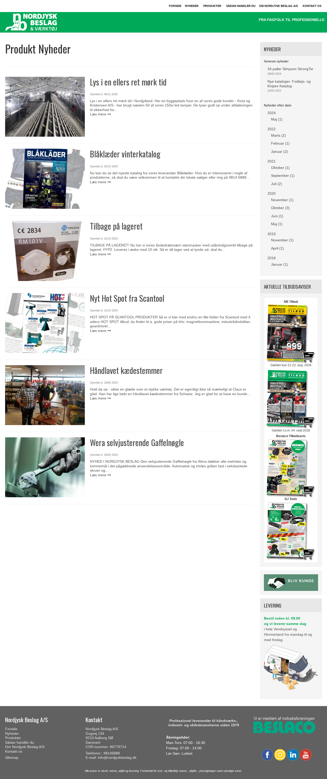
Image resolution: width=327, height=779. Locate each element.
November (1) (282, 200)
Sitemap (11, 757)
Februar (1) (280, 143)
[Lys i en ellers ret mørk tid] (45, 107)
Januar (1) (279, 264)
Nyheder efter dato (277, 105)
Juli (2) (276, 184)
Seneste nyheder (276, 61)
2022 (271, 129)
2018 (271, 258)
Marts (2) (278, 135)
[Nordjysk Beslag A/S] (42, 22)
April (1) (277, 248)
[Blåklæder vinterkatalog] (45, 179)
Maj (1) (277, 119)
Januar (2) (279, 151)
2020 (271, 193)
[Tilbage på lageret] (45, 251)
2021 (271, 161)
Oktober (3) (280, 208)
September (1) (283, 176)
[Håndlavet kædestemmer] (45, 395)
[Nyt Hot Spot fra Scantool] (45, 323)
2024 (271, 113)
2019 (271, 234)
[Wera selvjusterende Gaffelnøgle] (45, 467)
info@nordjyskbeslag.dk (117, 757)
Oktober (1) (280, 168)
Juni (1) (277, 216)
